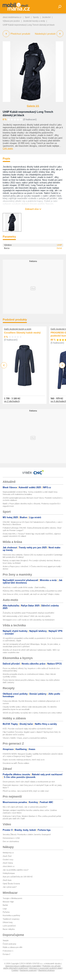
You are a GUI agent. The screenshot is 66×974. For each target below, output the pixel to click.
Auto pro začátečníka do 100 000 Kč (18, 877)
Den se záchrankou (11, 841)
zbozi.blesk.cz (9, 866)
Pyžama (6, 912)
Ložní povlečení (9, 926)
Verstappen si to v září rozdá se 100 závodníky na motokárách (28, 620)
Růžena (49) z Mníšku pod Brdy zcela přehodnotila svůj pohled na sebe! (32, 591)
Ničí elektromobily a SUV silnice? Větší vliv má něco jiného (26, 616)
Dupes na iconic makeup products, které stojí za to (24, 760)
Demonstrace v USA (11, 838)
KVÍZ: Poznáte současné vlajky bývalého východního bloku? (27, 729)
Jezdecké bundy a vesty (34, 21)
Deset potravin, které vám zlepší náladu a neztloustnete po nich (29, 782)
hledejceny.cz (8, 853)
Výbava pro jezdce (11, 21)
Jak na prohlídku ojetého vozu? (15, 870)
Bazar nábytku (9, 929)
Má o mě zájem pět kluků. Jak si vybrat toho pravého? (25, 807)
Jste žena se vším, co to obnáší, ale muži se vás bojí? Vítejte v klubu (31, 594)
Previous (4, 365)
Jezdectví (46, 17)
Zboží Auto (7, 880)
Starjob (5, 940)
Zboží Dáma (8, 863)
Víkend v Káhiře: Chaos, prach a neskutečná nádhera (25, 738)
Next (62, 365)
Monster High (8, 902)
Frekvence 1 (8, 951)
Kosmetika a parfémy (11, 915)
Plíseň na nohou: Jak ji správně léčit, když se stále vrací (26, 791)
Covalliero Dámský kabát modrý (22, 332)
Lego (5, 909)
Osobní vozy (8, 860)
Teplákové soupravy (11, 919)
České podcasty (9, 944)
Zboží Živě (7, 856)
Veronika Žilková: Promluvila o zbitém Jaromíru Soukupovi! (27, 834)
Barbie (5, 905)
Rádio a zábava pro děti (12, 947)
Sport (27, 17)
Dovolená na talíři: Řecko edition (16, 763)
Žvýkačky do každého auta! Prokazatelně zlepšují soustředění (28, 613)
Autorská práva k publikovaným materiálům (23, 966)
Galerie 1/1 (33, 105)
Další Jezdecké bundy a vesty (17, 329)
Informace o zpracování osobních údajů (45, 968)
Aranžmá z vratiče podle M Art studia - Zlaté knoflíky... (25, 587)
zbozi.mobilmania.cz (12, 17)
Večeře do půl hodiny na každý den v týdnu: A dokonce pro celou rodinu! (32, 713)
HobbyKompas (9, 873)
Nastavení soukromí (28, 970)
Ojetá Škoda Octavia (11, 884)
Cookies (15, 970)
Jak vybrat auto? (10, 887)
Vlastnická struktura (46, 970)
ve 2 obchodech (12, 401)
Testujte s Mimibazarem (12, 898)
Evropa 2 (6, 954)
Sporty (36, 17)
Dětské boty (8, 922)
